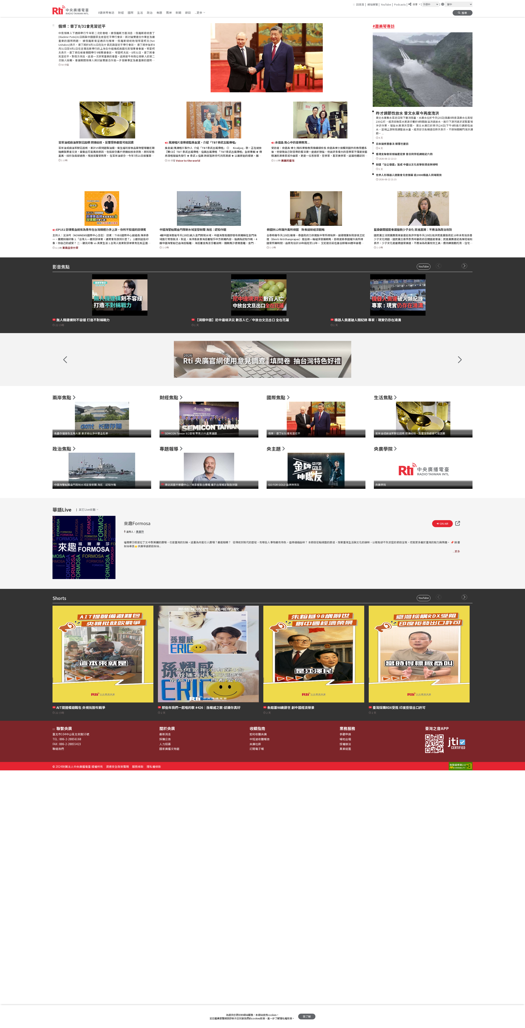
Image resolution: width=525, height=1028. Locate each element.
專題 (159, 12)
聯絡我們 (58, 748)
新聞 (178, 12)
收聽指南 (257, 728)
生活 (140, 12)
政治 (150, 12)
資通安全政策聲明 (117, 766)
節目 (188, 12)
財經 (121, 12)
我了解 (307, 1016)
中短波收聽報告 (260, 739)
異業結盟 (345, 748)
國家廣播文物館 (169, 748)
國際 (131, 12)
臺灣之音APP (437, 728)
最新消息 (165, 734)
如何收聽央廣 (258, 734)
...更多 (456, 551)
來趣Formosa (137, 523)
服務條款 (138, 766)
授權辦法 (345, 744)
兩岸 (169, 12)
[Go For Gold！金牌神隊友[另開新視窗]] (262, 359)
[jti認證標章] (458, 743)
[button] (200, 12)
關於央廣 (167, 728)
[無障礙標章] (460, 766)
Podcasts (400, 4)
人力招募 (165, 744)
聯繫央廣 (64, 728)
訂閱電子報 (257, 748)
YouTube (387, 4)
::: (354, 4)
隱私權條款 (154, 766)
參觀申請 (345, 734)
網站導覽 (373, 4)
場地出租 (345, 739)
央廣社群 (255, 744)
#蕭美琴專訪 (106, 12)
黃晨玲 (140, 531)
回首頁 (361, 4)
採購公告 (165, 739)
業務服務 (347, 728)
